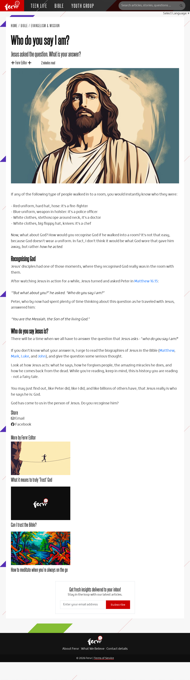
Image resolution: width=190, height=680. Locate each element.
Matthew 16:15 (146, 281)
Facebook (22, 424)
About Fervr (70, 648)
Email (19, 418)
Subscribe (118, 604)
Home (14, 25)
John (42, 356)
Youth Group (82, 6)
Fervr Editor (21, 62)
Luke (25, 356)
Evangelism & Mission (45, 25)
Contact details (117, 648)
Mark (15, 356)
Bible (59, 6)
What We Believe (92, 648)
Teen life (39, 6)
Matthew (166, 350)
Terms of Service (104, 658)
